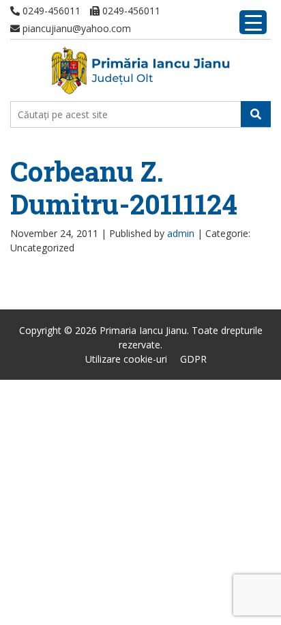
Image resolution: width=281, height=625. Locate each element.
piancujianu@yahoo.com (75, 28)
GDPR (193, 358)
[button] (256, 114)
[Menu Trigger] (253, 22)
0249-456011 (50, 10)
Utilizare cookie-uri (126, 358)
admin (180, 233)
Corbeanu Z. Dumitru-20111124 (123, 187)
